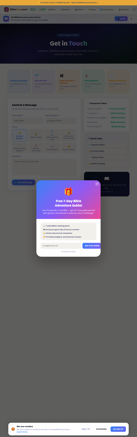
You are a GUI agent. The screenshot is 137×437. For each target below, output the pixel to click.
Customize (101, 429)
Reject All (86, 429)
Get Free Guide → (93, 245)
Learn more (22, 432)
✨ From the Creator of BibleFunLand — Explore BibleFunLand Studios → (68, 2)
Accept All (118, 429)
